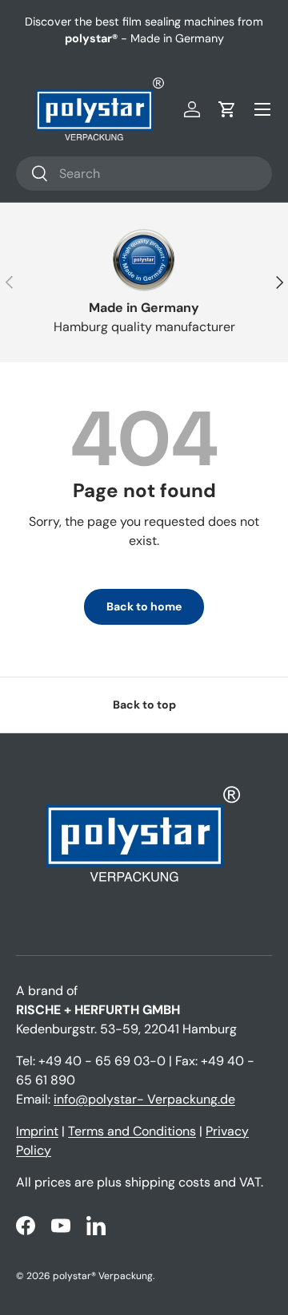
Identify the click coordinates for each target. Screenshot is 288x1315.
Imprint (37, 1131)
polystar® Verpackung (103, 1276)
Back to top (144, 704)
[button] (227, 109)
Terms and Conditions (132, 1131)
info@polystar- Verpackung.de (144, 1099)
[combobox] (144, 173)
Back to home (144, 606)
